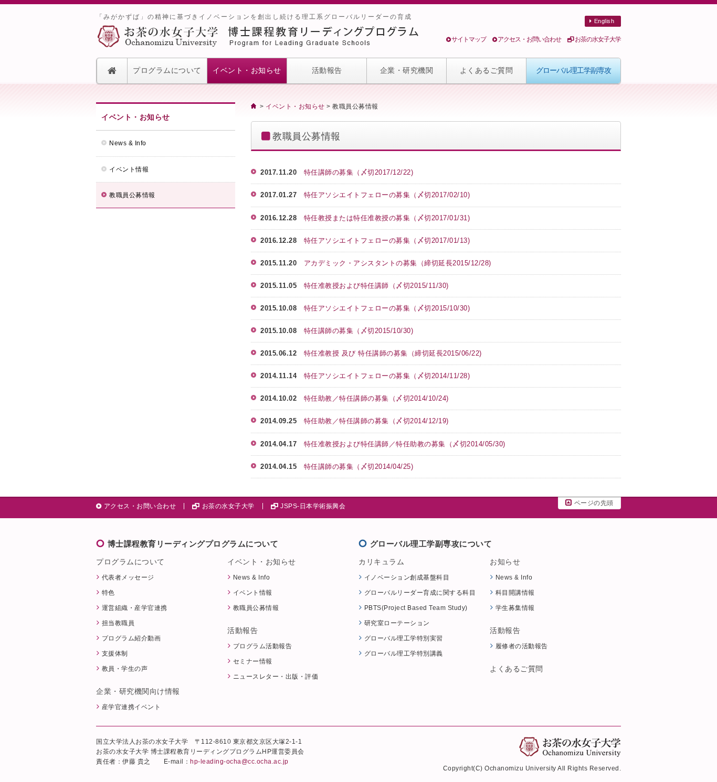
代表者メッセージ (128, 577)
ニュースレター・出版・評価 (276, 676)
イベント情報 (129, 169)
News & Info (127, 143)
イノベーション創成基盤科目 (407, 577)
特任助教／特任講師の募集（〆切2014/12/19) (376, 421)
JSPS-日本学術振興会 (312, 506)
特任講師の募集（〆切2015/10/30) (359, 331)
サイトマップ (468, 39)
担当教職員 (118, 622)
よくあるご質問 (486, 70)
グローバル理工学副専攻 (573, 70)
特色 (108, 592)
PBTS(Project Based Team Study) (416, 607)
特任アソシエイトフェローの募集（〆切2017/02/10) (390, 195)
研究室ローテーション (397, 622)
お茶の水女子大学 (598, 39)
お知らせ (505, 562)
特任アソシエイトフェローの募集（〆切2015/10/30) (387, 308)
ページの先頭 (594, 503)
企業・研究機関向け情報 (138, 691)
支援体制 (115, 653)
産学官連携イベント (131, 706)
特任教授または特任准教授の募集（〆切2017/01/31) (390, 218)
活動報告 (327, 70)
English (604, 21)
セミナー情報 (252, 661)
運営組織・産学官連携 (134, 607)
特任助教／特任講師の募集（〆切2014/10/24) (376, 398)
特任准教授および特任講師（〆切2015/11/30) (380, 286)
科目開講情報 (515, 592)
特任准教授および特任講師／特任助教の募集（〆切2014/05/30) (404, 444)
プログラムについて (167, 70)
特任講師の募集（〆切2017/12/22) (362, 172)
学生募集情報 (515, 607)
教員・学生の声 (125, 668)
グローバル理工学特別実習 (403, 638)
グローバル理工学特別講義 (403, 653)
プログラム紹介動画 (131, 638)
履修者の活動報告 (521, 645)
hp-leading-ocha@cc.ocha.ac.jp (239, 761)
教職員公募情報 (132, 195)
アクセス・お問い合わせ (529, 39)
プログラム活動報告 (262, 645)
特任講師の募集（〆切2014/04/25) (359, 466)
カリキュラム (381, 562)
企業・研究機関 (407, 70)
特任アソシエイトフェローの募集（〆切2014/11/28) (387, 376)
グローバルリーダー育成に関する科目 (420, 592)
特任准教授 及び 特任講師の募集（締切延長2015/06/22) (393, 353)
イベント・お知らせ (247, 70)
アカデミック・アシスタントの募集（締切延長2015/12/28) (401, 263)
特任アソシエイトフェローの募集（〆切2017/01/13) (390, 240)
